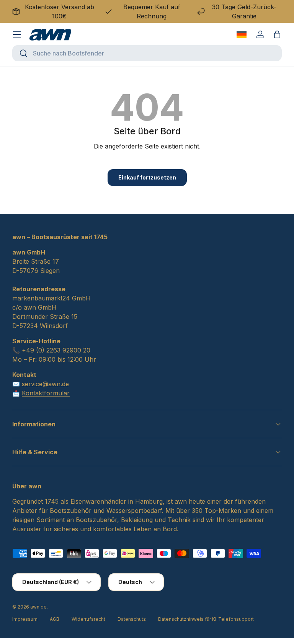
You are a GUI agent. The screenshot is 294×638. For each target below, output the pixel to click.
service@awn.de (45, 384)
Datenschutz (132, 619)
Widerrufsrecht (88, 619)
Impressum (25, 619)
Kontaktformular (46, 393)
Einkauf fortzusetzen (147, 177)
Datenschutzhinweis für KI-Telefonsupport (206, 619)
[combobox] (147, 53)
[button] (277, 34)
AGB (54, 619)
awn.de (38, 607)
